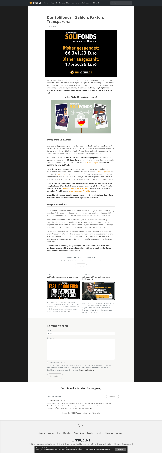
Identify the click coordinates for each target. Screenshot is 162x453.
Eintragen (112, 396)
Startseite (42, 433)
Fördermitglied (80, 3)
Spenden (89, 3)
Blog (52, 3)
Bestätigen (120, 449)
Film (56, 3)
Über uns (46, 3)
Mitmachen (70, 3)
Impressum (119, 433)
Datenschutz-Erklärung (86, 370)
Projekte (62, 3)
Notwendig (90, 449)
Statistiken (99, 449)
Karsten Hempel (91, 162)
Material (96, 3)
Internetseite (63, 174)
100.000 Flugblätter (102, 172)
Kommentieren (55, 376)
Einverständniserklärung (57, 362)
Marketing (107, 449)
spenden (81, 266)
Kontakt (98, 433)
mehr (69, 311)
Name (49, 330)
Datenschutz (109, 433)
